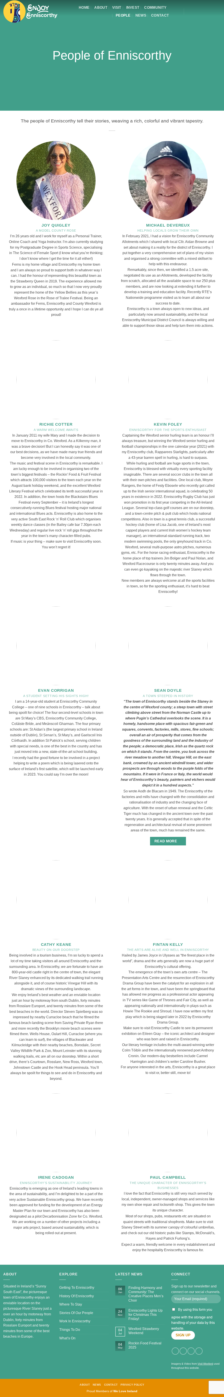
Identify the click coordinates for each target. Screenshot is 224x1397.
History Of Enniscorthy (76, 1296)
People (123, 15)
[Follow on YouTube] (211, 11)
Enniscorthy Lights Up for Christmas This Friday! (145, 1315)
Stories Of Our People (76, 1313)
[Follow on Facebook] (188, 11)
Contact (160, 15)
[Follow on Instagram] (194, 11)
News (140, 15)
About (100, 7)
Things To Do (69, 1330)
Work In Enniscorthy (74, 1321)
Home (84, 7)
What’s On (67, 1338)
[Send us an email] (205, 11)
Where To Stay (70, 1304)
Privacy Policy (132, 1384)
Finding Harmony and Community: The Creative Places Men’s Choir (145, 1294)
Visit (116, 7)
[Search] (177, 11)
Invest (133, 7)
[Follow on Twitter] (200, 11)
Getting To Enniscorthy (76, 1287)
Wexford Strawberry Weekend (143, 1331)
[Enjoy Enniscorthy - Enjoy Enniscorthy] (30, 11)
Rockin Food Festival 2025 (144, 1345)
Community (155, 7)
